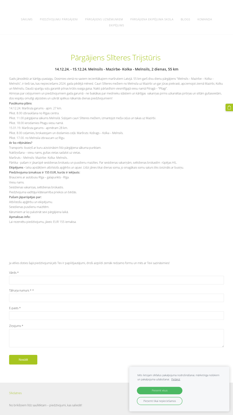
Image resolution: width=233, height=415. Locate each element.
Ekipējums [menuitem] (116, 25)
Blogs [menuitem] (185, 19)
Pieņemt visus (160, 390)
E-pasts (15, 308)
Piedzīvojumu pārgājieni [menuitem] (59, 19)
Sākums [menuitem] (27, 19)
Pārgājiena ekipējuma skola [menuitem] (151, 19)
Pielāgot (175, 379)
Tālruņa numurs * (21, 290)
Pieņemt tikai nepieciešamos (159, 401)
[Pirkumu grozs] (229, 107)
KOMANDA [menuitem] (205, 19)
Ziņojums (16, 326)
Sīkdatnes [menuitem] (15, 393)
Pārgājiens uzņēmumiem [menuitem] (104, 19)
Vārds (14, 273)
